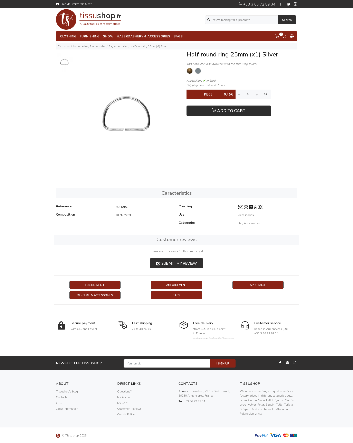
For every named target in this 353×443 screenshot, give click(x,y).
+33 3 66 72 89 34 (258, 4)
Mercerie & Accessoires (95, 295)
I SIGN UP (223, 363)
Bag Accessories (118, 46)
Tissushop (64, 46)
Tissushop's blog (67, 392)
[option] (64, 64)
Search (287, 20)
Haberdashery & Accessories (89, 46)
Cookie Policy (126, 414)
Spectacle (258, 285)
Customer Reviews (129, 409)
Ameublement (176, 285)
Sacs (176, 295)
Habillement (94, 285)
